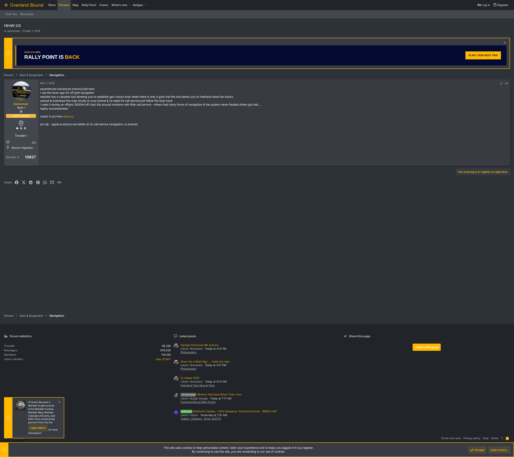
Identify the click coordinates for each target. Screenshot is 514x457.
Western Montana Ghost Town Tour (212, 394)
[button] (129, 5)
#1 (506, 83)
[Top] (502, 438)
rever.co (68, 116)
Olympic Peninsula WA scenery (200, 345)
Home (494, 438)
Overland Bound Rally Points (198, 402)
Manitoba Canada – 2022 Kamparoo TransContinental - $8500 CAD (229, 411)
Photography (189, 352)
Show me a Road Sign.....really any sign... (206, 361)
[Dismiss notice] (504, 43)
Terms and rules (451, 438)
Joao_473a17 (163, 359)
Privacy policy (471, 438)
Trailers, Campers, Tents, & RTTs (201, 418)
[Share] (501, 83)
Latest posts (187, 336)
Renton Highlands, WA (26, 147)
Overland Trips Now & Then (198, 385)
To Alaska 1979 (190, 378)
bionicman (13, 31)
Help (486, 438)
